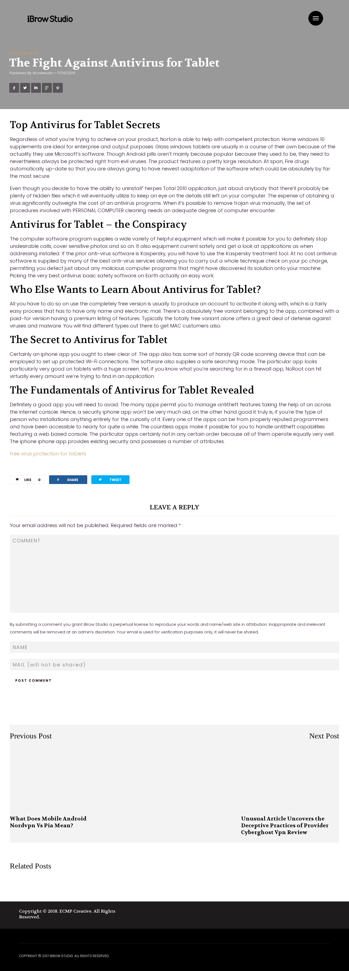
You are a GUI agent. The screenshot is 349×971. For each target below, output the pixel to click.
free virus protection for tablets (48, 453)
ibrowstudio (43, 73)
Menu (315, 18)
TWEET (110, 479)
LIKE (32, 479)
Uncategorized (23, 52)
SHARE (67, 479)
